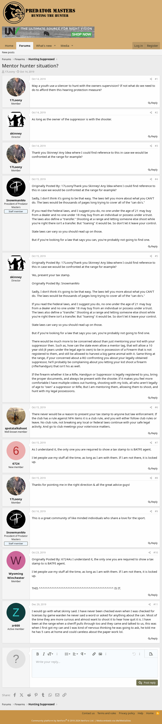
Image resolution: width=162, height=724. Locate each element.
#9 (156, 511)
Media (65, 46)
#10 (156, 552)
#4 (156, 179)
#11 (156, 604)
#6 (156, 407)
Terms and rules (106, 713)
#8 (156, 478)
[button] (55, 45)
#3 (156, 146)
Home (9, 46)
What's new (44, 46)
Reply (154, 103)
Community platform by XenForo (62, 720)
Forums (24, 46)
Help (140, 713)
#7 (156, 442)
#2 (156, 112)
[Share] (151, 79)
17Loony (10, 71)
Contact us (88, 713)
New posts (8, 52)
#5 (156, 256)
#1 (156, 79)
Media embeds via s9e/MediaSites (113, 720)
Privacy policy (127, 713)
